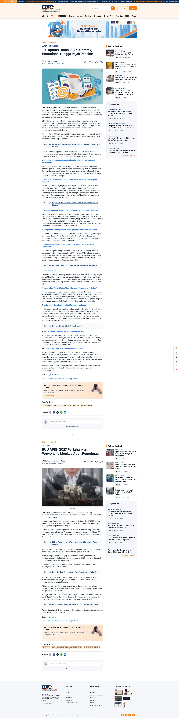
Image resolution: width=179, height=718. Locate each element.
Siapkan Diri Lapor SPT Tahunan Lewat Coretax (63, 349)
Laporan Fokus (47, 405)
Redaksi (92, 692)
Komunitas (98, 16)
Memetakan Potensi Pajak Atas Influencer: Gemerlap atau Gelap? (70, 288)
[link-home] (43, 16)
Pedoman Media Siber (96, 695)
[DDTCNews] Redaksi (50, 61)
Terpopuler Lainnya (128, 155)
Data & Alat (108, 16)
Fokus (134, 16)
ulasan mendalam (86, 405)
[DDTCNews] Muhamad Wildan (54, 461)
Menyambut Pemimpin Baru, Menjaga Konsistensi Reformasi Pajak (70, 230)
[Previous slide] (44, 29)
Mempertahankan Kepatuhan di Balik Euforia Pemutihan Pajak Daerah (72, 210)
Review (88, 16)
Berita (71, 16)
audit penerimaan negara (92, 648)
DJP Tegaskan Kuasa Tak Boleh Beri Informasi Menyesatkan (93, 1)
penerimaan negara (76, 648)
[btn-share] (95, 62)
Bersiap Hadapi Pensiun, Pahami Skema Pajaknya (64, 331)
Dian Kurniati (51, 617)
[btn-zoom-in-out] (85, 62)
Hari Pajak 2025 (50, 271)
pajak (53, 648)
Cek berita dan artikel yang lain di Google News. (60, 379)
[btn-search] (113, 8)
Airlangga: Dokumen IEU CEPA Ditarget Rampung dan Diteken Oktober (53, 1)
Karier (92, 702)
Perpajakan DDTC (122, 16)
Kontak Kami (94, 700)
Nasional (53, 42)
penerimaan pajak (62, 648)
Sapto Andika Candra (55, 375)
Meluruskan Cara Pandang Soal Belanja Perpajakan (65, 305)
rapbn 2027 (46, 648)
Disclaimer (93, 697)
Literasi (80, 16)
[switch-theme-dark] (119, 8)
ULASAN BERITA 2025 (50, 46)
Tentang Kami (94, 690)
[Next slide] (134, 29)
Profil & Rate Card (95, 705)
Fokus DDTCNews (65, 405)
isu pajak (76, 405)
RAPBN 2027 (46, 446)
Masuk (133, 8)
